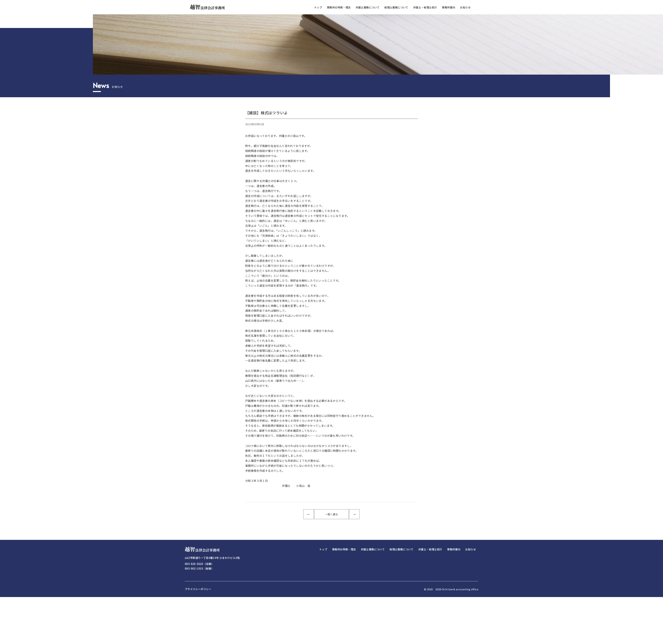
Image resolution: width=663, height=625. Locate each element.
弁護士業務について (368, 7)
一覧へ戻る (331, 514)
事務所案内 (448, 7)
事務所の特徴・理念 (339, 7)
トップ (318, 7)
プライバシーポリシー (198, 589)
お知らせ (465, 7)
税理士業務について (396, 7)
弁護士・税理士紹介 (425, 7)
